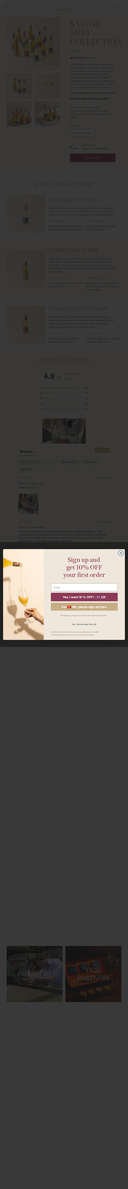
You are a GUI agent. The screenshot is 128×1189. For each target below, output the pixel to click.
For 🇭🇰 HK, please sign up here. (84, 607)
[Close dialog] (121, 553)
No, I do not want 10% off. (84, 624)
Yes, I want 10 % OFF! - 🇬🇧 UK (84, 597)
